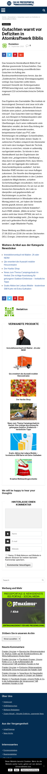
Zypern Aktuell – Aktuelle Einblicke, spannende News (24, 714)
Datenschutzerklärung (30, 770)
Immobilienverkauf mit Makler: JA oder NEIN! (23, 349)
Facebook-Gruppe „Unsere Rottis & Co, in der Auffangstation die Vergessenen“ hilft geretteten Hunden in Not (22, 661)
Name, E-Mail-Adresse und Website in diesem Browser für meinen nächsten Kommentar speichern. (23, 557)
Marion (5, 679)
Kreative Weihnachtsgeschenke (23, 479)
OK (10, 770)
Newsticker (12, 17)
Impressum (8, 702)
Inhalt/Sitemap (9, 729)
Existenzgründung (10, 750)
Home (4, 17)
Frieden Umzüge (9, 651)
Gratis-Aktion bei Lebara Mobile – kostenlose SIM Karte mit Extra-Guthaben (23, 454)
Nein (16, 770)
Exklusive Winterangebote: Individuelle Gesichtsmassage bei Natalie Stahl (22, 668)
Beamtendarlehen (10, 754)
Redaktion (13, 44)
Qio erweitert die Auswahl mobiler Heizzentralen (23, 375)
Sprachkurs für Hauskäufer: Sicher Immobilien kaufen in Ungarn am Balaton (22, 674)
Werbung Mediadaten (11, 710)
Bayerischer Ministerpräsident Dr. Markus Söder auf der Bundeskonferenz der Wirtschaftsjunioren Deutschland (23, 653)
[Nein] (43, 766)
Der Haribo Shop (12, 269)
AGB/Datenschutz (10, 706)
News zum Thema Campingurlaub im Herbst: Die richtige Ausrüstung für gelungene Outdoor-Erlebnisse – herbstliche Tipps (23, 426)
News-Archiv (8, 733)
